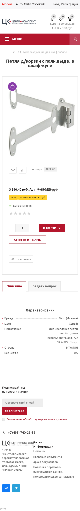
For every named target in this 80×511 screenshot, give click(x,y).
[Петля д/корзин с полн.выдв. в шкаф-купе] (40, 156)
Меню (17, 39)
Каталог (39, 442)
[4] (24, 213)
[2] (16, 213)
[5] (29, 213)
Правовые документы (47, 456)
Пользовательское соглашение (53, 476)
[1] (11, 213)
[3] (20, 213)
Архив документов (45, 462)
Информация (43, 446)
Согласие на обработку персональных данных (37, 419)
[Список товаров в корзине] (72, 20)
